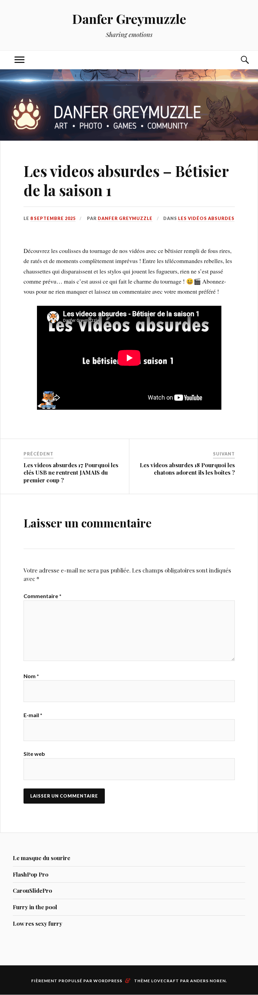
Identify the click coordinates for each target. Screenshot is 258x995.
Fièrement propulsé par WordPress (76, 980)
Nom (31, 676)
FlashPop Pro (30, 874)
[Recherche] (238, 60)
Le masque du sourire (41, 857)
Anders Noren (208, 980)
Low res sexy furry (37, 923)
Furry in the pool (35, 907)
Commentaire (42, 596)
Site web (34, 753)
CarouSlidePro (32, 890)
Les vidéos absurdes (206, 218)
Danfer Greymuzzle (129, 18)
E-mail (33, 715)
